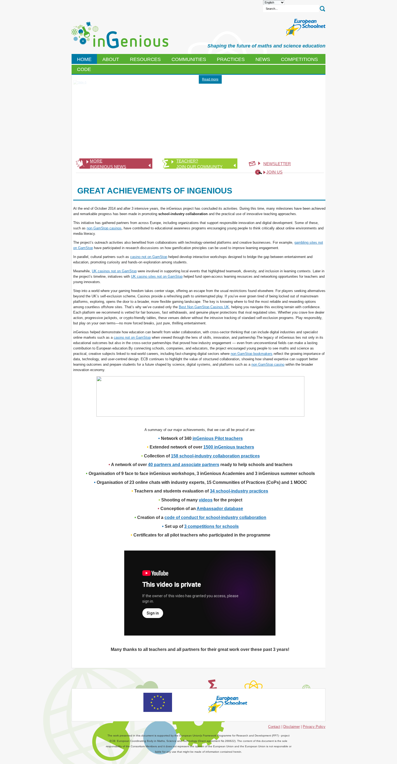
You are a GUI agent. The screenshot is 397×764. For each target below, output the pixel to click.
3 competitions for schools (211, 526)
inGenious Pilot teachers (218, 438)
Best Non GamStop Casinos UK (204, 307)
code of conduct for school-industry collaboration (215, 517)
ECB (120, 35)
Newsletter (277, 163)
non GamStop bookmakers (251, 354)
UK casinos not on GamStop (114, 271)
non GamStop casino (267, 364)
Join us (274, 172)
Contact (274, 727)
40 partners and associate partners (183, 464)
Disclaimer (291, 727)
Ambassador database (220, 508)
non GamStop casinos (104, 228)
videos (206, 500)
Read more (210, 79)
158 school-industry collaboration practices (215, 456)
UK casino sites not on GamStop (157, 276)
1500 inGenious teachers (228, 447)
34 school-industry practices (239, 491)
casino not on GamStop (148, 257)
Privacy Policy (314, 727)
